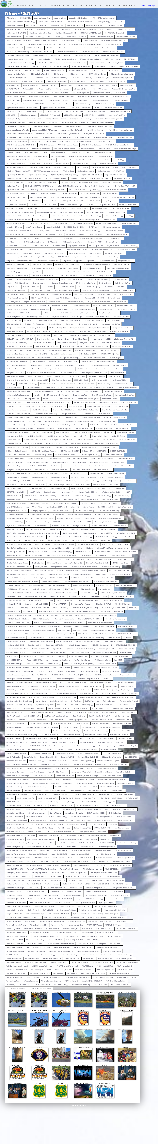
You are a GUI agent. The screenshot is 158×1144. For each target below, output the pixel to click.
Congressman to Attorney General (43, 268)
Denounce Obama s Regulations (38, 294)
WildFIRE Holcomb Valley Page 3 (17, 966)
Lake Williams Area (70, 499)
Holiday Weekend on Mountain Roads (87, 432)
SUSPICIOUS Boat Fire (42, 858)
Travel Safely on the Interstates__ (40, 902)
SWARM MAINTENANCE (85, 858)
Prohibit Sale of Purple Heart (124, 682)
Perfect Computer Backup (61, 667)
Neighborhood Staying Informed (58, 585)
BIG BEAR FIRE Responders (33, 178)
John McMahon (11, 484)
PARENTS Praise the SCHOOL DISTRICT (52, 656)
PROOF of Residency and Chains (69, 686)
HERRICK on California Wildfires (114, 417)
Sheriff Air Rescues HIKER (105, 783)
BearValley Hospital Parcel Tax (64, 167)
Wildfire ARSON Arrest (13, 962)
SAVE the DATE (121, 742)
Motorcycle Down (41, 567)
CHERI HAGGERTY (35, 234)
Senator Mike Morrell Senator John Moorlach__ (21, 764)
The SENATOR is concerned (121, 884)
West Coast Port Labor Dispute (69, 955)
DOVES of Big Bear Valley (14, 305)
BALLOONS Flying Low (106, 156)
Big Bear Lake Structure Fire (88, 182)
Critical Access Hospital (119, 279)
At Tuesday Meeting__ (103, 22)
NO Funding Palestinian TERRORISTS (88, 600)
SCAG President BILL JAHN (15, 749)
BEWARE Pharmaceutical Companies (46, 171)
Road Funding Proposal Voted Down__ (56, 716)
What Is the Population (13, 958)
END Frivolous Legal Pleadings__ (65, 331)
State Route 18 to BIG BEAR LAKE (38, 832)
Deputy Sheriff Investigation (83, 294)
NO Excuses (49, 600)
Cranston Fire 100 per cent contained (18, 279)
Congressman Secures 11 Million (17, 268)
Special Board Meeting (13, 809)
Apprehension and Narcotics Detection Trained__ (22, 108)
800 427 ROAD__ (59, 74)
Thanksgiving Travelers (39, 873)
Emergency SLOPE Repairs (14, 331)
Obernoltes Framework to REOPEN (17, 634)
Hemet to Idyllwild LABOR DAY (44, 417)
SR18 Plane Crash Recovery (124, 820)
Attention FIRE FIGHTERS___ (105, 141)
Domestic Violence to (55, 302)
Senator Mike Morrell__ (48, 764)
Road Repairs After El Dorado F (99, 716)
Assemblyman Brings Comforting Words (108, 119)
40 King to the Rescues (13, 70)
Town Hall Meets (34, 895)
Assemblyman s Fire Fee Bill (45, 134)
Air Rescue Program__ (63, 89)
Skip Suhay (10, 798)
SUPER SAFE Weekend (61, 850)
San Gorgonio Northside (67, 738)
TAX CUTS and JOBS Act (14, 865)
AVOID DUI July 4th (104, 149)
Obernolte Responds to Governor (43, 630)
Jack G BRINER (38, 481)
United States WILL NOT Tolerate (58, 914)
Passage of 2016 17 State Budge (37, 660)
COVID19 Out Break (87, 275)
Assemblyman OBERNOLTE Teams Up (44, 130)
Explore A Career (63, 339)
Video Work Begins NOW (14, 940)
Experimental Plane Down (45, 339)
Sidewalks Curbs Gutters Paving (16, 794)
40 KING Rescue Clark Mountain (104, 66)
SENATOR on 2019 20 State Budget (17, 776)
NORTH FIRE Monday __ (60, 608)
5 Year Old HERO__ (98, 70)
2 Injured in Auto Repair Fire (60, 55)
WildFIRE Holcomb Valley (79, 962)
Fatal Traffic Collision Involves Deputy (19, 346)
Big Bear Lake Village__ (13, 186)
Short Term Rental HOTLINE (97, 791)
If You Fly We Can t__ (55, 458)
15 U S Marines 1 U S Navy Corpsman (58, 48)
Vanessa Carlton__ (30, 921)
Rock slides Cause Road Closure (101, 720)
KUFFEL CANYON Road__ (48, 496)
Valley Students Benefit (117, 917)
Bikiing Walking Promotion (15, 193)
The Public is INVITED (34, 884)
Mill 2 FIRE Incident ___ (55, 37)
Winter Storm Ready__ (33, 977)
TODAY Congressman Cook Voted (96, 891)
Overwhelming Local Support (58, 652)
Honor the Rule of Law (99, 436)
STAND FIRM (112, 824)
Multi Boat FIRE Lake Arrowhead (58, 574)
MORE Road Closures (54, 563)
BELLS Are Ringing (119, 167)
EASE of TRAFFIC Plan (13, 320)
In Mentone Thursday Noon (96, 466)
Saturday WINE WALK (105, 742)
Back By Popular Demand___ (104, 152)
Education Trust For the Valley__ (70, 320)
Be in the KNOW (35, 163)
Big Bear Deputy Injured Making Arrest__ (64, 175)
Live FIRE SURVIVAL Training (85, 511)
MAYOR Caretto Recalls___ (70, 533)
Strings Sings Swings (90, 40)
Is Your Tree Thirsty (77, 477)
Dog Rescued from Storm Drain (34, 302)
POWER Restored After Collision (105, 675)
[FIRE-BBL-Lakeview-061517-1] (127, 1024)
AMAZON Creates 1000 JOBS (15, 96)
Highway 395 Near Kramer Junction (18, 425)
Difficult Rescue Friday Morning (17, 298)
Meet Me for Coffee (127, 537)
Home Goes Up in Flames (125, 432)
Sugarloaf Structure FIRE (66, 843)
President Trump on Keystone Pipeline (19, 682)
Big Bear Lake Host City (122, 178)
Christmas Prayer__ (112, 242)
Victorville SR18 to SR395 (104, 929)
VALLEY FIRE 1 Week (77, 917)
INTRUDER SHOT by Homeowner (17, 477)
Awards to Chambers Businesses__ (55, 152)
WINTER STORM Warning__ (53, 977)
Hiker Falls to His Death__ (61, 425)
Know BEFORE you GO (13, 496)
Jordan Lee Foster (99, 484)
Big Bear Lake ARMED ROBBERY (56, 178)
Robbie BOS (23, 720)
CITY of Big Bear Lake (96, 246)
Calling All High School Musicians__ (63, 219)
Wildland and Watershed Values (16, 970)
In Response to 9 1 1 (41, 470)
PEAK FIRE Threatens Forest (107, 664)
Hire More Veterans (80, 425)
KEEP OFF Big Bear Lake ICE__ (16, 492)
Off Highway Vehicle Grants (66, 634)
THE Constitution (40, 876)
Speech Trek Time (68, 809)
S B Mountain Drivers (89, 727)
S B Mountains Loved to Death (110, 727)
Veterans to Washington (70, 929)
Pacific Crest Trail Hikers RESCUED (104, 652)
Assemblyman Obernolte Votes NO (72, 130)
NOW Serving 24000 (13, 611)
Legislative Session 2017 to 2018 (56, 507)
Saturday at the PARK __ (106, 738)
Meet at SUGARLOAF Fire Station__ (80, 537)
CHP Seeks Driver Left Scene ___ (73, 242)
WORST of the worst (71, 981)
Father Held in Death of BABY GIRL (97, 346)
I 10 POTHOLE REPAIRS (117, 451)
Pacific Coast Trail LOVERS (80, 652)
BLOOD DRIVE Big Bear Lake (89, 193)
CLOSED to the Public (55, 249)
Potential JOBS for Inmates (82, 675)
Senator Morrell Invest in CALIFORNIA (18, 40)
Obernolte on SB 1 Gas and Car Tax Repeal (20, 626)
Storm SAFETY (114, 835)
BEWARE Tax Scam (68, 171)
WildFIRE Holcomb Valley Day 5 (102, 962)
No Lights (28, 604)
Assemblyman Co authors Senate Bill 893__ (20, 22)
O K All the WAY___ (29, 611)
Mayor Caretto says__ (90, 533)
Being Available (82, 167)
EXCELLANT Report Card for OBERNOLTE (19, 339)
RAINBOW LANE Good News (89, 693)
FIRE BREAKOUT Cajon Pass (110, 354)
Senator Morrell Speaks (36, 772)
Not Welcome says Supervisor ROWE (113, 608)
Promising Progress (48, 686)
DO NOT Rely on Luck (13, 302)
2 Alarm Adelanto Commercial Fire (66, 52)
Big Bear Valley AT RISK (35, 190)
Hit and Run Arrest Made (84, 428)
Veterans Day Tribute (13, 929)
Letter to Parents (88, 507)
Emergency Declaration (77, 328)
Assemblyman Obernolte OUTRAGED (100, 126)
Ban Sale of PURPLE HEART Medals (17, 160)
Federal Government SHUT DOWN (60, 350)
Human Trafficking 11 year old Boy (106, 443)
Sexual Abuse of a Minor (85, 783)
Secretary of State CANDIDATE (88, 757)
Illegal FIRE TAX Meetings (14, 462)
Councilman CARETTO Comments (118, 268)
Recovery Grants (40, 701)
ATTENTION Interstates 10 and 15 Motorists (21, 145)
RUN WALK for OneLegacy (100, 723)
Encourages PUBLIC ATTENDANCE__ (39, 331)
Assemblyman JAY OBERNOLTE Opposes (75, 122)
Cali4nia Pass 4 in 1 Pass (100, 208)
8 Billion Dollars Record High (40, 74)
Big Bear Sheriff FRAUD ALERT (125, 186)
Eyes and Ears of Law (80, 339)
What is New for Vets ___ (123, 955)
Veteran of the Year (57, 925)
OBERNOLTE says (63, 630)
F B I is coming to (96, 339)
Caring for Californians (14, 227)
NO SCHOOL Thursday (122, 604)
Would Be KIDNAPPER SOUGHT (92, 981)
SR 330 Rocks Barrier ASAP (124, 817)
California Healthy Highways (46, 212)
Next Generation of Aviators (78, 596)
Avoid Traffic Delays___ (32, 152)
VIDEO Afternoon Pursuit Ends (16, 932)
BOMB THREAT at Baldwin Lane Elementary (94, 197)
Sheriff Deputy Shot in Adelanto (65, 787)
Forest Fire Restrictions (86, 384)
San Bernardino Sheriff (13, 738)
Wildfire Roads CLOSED (124, 966)
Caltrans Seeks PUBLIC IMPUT (16, 223)
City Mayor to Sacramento (76, 246)
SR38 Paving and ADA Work (76, 824)
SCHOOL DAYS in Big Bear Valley (41, 753)
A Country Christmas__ (59, 78)
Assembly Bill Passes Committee (55, 119)
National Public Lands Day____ (51, 582)
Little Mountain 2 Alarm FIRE (62, 511)
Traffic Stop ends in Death (36, 899)
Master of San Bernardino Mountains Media (44, 533)
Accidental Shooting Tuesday (85, 85)
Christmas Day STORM (95, 242)
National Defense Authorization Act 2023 (99, 578)
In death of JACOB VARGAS (38, 466)
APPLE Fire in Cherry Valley (105, 104)
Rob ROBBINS (10, 720)
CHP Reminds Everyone (75, 25)
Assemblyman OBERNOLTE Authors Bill (51, 22)
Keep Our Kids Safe (50, 492)
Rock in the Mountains (57, 720)
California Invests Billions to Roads (17, 216)
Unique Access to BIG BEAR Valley (115, 910)
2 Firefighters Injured (40, 55)
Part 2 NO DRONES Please (99, 656)
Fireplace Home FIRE (117, 373)
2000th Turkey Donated (112, 59)
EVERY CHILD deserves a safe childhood (82, 335)
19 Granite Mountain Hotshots (105, 48)
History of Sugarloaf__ (65, 428)
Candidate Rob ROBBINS (129, 223)
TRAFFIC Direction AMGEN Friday (96, 895)
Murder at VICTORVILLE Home (120, 574)
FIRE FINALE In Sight (71, 361)
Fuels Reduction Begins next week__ (68, 391)
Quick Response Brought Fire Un (17, 693)
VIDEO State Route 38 (71, 936)
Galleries (37, 395)
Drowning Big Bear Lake (60, 309)
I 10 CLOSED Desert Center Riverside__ (44, 451)
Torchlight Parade (117, 891)
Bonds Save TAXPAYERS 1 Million (123, 197)
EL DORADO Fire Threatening (34, 324)
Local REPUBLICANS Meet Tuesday (106, 514)
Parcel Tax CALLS (12, 656)
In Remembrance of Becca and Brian (120, 466)
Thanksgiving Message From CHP (17, 873)
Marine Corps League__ (108, 529)
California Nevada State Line (60, 216)
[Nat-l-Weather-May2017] (83, 1079)
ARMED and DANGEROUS (14, 111)
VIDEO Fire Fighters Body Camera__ (18, 936)
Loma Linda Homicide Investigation (110, 518)
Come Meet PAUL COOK (77, 253)
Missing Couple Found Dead (37, 552)
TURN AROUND (48, 910)
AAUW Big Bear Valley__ (50, 85)
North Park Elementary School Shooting (85, 608)
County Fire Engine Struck (32, 272)
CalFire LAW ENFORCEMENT (79, 208)
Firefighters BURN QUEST (14, 373)
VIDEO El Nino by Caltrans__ (106, 932)
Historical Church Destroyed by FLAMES (19, 428)
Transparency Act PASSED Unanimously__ (89, 899)
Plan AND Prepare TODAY (66, 671)
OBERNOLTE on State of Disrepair (49, 626)
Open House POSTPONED (54, 645)
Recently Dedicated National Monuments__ (120, 697)
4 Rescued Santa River (39, 66)
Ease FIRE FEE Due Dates (121, 317)
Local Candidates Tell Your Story (108, 511)
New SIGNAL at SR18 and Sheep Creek (18, 593)
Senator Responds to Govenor (111, 776)
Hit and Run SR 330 (122, 428)
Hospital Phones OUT (13, 440)
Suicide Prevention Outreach (87, 843)
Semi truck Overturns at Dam (16, 761)
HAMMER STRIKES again (14, 406)
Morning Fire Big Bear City (73, 563)
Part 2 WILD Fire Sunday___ (121, 656)
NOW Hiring (133, 608)
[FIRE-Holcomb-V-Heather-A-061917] (105, 1043)
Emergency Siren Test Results (122, 328)
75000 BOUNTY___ (114, 70)
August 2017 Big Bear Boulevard (17, 149)
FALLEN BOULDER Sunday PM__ (16, 343)
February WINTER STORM (14, 350)
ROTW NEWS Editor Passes (62, 723)
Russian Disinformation (14, 727)
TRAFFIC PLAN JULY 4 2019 (15, 899)
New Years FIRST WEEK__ (88, 593)
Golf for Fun (47, 399)
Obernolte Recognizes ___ (126, 626)
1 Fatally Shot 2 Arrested (14, 48)
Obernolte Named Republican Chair (100, 623)
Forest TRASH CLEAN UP (54, 387)
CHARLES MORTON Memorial (113, 231)
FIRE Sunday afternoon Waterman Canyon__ (37, 369)
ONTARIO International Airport (114, 641)
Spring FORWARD (56, 813)
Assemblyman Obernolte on (75, 126)
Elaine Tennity (28, 29)
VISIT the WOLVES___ (93, 940)
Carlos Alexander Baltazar (34, 227)
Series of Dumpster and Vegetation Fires (46, 783)
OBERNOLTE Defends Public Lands (17, 619)
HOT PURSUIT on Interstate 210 (115, 33)
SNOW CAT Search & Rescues (70, 798)
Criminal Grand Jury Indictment (97, 279)
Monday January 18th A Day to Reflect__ (95, 555)
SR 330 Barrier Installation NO (81, 817)
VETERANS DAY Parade (94, 925)
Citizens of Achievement (40, 246)
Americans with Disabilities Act (64, 96)
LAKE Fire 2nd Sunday (121, 496)
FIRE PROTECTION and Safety (64, 365)
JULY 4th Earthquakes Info (36, 488)
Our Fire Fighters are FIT (107, 649)
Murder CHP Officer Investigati (16, 578)
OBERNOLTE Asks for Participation (111, 611)
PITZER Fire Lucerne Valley (45, 671)
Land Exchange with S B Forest (16, 503)
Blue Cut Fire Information (38, 197)
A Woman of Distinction (117, 81)
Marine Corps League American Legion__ (84, 529)
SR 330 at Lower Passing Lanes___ (56, 817)
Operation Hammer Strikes (40, 649)
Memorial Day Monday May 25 (64, 544)
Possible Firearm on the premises (17, 675)
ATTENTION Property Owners (68, 145)
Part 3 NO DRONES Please (14, 660)
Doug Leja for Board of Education (99, 302)
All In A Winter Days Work (80, 93)
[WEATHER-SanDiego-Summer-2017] (83, 1097)
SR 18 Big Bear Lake (115, 813)
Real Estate (92, 5)
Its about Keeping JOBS (115, 477)
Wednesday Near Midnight (36, 951)
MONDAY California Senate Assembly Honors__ (62, 555)
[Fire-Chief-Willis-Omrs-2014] (39, 1043)
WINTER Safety (72, 973)
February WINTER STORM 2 (36, 350)
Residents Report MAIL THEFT (123, 708)
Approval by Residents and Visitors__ (54, 108)
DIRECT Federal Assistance (40, 298)
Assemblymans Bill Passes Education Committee (22, 137)
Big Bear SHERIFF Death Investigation (69, 186)
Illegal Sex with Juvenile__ (60, 462)
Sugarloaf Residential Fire (45, 843)
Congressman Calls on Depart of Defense (19, 261)
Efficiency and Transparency (94, 320)
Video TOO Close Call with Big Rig (93, 936)
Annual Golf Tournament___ (101, 100)
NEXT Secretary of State (99, 596)
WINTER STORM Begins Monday (119, 973)
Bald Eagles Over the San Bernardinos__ (82, 156)
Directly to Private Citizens (61, 298)
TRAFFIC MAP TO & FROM (119, 895)
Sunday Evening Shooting (14, 847)
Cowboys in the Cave (104, 275)
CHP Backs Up (11, 238)
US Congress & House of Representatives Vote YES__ (23, 917)
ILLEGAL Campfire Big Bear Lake (76, 458)
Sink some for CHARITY (60, 794)
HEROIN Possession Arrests (91, 417)
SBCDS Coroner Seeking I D (127, 746)
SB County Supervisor (61, 746)
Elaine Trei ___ (70, 324)
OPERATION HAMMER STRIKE (125, 645)
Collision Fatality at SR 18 (31, 253)
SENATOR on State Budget (65, 776)
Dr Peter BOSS (31, 305)
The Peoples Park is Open (14, 884)
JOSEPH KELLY (113, 484)
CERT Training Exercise (42, 231)
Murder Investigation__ (38, 578)
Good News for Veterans (110, 399)
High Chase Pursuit (34, 421)
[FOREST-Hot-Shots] (61, 1079)
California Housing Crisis (117, 212)
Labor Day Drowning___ (82, 496)
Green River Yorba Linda (128, 402)
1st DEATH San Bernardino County (17, 52)
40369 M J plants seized (33, 70)
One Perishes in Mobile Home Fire (41, 641)
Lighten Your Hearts (124, 507)
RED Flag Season (76, 701)
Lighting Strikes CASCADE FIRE (16, 511)
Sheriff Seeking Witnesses (33, 791)
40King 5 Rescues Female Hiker (54, 70)
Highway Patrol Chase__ (41, 425)
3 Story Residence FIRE (97, 63)
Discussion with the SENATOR (94, 298)
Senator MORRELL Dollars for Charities (39, 768)
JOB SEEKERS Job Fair (109, 481)
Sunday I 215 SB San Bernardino (65, 847)
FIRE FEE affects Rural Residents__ (17, 361)
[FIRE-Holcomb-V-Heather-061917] (83, 1043)
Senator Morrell (65, 764)
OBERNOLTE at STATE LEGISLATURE (46, 615)
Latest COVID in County (14, 507)
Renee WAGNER (62, 705)
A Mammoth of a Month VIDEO (56, 81)
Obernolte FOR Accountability (64, 619)
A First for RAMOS (26, 81)
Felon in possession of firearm (85, 350)
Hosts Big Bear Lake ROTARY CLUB (61, 440)
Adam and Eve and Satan (42, 18)
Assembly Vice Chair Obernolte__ (80, 119)
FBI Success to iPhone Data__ (121, 346)
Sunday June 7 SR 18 (86, 847)
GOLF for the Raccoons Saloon (64, 399)
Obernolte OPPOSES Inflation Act (104, 626)
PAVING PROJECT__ (54, 664)
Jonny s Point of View (83, 484)
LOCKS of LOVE (90, 518)
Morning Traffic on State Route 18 (97, 563)
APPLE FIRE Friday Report (83, 104)
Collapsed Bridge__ (12, 253)
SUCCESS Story (105, 839)
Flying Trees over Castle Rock (60, 380)
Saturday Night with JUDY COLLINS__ (64, 742)
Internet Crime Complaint (115, 473)
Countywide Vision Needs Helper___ (43, 275)
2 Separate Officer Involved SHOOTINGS (19, 59)
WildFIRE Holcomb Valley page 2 (127, 962)
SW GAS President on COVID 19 (63, 858)
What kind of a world (32, 958)
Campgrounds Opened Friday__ (106, 223)
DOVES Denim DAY (120, 302)
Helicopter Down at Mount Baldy (46, 414)
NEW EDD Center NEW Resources (17, 589)
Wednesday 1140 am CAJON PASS (107, 947)
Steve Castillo (102, 832)
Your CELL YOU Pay (100, 985)
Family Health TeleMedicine (66, 343)
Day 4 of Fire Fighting (93, 287)
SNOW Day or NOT (132, 798)
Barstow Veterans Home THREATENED (71, 160)
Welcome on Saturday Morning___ (44, 955)
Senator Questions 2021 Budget (87, 776)
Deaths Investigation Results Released (66, 290)
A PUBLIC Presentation (77, 81)
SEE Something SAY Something (112, 757)
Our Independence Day (126, 649)
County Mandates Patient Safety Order (77, 272)
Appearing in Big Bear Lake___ (79, 18)
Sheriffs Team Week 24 (76, 791)
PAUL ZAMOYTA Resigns (14, 664)
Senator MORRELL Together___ (58, 772)
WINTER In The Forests (124, 970)
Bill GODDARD (32, 193)
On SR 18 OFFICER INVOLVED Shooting (91, 637)
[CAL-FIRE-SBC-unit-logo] (83, 1024)
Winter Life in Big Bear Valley (40, 973)
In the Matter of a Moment (81, 470)
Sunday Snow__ (45, 850)
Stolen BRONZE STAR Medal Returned (50, 835)
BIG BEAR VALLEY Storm (77, 190)
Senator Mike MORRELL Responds (108, 761)
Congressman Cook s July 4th (42, 264)
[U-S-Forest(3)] (61, 1097)
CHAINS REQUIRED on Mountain (64, 231)
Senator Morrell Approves (118, 764)
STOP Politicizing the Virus (97, 835)
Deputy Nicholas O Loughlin (61, 294)
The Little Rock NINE (113, 876)
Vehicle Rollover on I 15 (123, 921)
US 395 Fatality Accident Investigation (105, 914)
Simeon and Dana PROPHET (40, 794)
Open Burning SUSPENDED (15, 645)
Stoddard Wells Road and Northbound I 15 (20, 835)
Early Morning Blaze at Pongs (109, 313)
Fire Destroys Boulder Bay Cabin (94, 358)
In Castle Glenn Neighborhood (16, 466)
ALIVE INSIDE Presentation (59, 93)
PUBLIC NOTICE (35, 690)
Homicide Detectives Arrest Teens (58, 436)
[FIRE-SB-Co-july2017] (61, 1061)
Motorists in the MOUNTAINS (119, 570)
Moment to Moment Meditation (125, 552)
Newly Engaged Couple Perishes (35, 596)
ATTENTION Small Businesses (91, 145)
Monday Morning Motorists (121, 555)
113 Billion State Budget (35, 48)
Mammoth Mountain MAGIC (101, 526)
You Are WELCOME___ (61, 985)
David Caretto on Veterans (65, 287)
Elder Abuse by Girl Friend (88, 324)
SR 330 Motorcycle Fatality (103, 817)
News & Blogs (130, 5)
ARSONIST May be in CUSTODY (94, 115)
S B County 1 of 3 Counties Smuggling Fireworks (42, 727)
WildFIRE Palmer (87, 966)
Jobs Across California (127, 481)
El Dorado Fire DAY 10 (13, 324)
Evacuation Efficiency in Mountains (38, 335)
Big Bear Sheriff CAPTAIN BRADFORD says (39, 186)
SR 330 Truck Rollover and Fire (16, 820)
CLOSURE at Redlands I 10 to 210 (101, 249)
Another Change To (12, 104)
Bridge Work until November (16, 205)
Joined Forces (40, 484)
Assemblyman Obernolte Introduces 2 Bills (48, 126)
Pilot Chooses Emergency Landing (106, 667)
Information (20, 5)
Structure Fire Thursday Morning (71, 839)
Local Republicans (58, 514)
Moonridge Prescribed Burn (105, 559)
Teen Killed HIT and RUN (14, 869)
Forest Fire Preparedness (67, 384)
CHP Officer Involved (13, 242)
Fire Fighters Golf (54, 361)
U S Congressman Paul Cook (66, 910)
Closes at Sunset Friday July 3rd (76, 249)
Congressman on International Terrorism (96, 264)
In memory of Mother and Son (73, 466)
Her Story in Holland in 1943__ (68, 417)
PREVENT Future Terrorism (77, 682)
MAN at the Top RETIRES (14, 529)
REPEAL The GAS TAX (13, 708)
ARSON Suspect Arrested (28, 115)
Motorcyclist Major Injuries (44, 570)
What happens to (106, 955)
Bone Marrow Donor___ (14, 201)
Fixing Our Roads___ (115, 376)
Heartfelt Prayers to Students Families (115, 410)
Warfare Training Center (113, 44)
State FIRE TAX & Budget (46, 828)
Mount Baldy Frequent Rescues (16, 574)
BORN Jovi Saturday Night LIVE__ (74, 201)
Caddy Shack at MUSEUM (107, 205)
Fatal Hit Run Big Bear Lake (111, 343)
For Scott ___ (10, 384)
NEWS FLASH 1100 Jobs (57, 596)
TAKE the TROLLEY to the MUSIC (37, 861)
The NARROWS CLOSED (57, 880)
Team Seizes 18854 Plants (34, 865)
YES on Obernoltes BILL (42, 985)
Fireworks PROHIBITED (35, 376)
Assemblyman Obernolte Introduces (80, 22)
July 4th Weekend (77, 488)
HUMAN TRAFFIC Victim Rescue (81, 443)
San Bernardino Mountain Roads (96, 735)
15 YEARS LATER (25, 18)
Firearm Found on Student (113, 369)
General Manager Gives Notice (101, 395)
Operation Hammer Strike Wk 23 (17, 649)
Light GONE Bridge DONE (106, 507)
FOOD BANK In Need (81, 380)
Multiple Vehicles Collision (82, 574)
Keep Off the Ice (35, 492)
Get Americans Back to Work (124, 395)
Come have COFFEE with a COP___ (55, 253)
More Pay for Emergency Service (17, 563)
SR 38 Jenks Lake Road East (58, 820)
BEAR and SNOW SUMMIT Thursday (84, 163)
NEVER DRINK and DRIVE (104, 585)
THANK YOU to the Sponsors (92, 869)
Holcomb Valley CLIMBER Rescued (17, 432)
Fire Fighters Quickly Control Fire (85, 29)
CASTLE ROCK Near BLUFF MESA (74, 227)
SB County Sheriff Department (16, 746)
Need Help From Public (36, 585)
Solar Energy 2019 (109, 802)
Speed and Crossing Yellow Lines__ (124, 809)
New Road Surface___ (105, 589)
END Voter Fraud (85, 331)
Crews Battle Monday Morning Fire (46, 279)
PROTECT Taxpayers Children (16, 690)
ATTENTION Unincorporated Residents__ (118, 145)
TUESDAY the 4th (33, 910)
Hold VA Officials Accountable (42, 432)
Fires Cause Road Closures (15, 376)
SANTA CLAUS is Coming (87, 738)
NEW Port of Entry (71, 589)
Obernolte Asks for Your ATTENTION (18, 615)
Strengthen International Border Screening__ (42, 839)
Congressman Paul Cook (121, 264)
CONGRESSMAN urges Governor (68, 268)
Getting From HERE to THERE (16, 33)
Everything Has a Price (106, 335)
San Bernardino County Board (40, 731)
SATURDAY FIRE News (125, 738)
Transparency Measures (114, 899)
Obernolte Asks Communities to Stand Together (80, 611)
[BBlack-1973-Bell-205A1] (83, 1006)
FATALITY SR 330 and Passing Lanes (47, 346)
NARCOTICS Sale (76, 578)
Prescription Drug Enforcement (88, 679)
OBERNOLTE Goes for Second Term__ (18, 623)
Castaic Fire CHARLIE (53, 227)
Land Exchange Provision (110, 499)
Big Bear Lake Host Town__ (15, 182)
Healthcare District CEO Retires (63, 410)
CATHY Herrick (94, 227)
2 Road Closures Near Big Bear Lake (106, 55)
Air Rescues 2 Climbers (81, 89)
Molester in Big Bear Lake (102, 552)
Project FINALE (33, 686)
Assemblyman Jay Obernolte (15, 122)
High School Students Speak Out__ (41, 33)
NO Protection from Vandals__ (81, 604)
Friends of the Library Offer (44, 391)
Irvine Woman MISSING (14, 37)
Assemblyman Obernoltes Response (120, 130)
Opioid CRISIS (57, 649)
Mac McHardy (44, 522)
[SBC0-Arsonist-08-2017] (127, 1079)
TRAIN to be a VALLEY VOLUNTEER (60, 899)
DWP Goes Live (11, 313)
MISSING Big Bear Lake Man (15, 552)
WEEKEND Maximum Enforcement (88, 951)
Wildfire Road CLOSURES (105, 966)
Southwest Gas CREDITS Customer (61, 805)
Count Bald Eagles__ (13, 272)
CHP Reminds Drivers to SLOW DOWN (51, 25)
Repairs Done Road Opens (104, 705)
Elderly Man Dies (42, 29)
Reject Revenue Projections (44, 705)
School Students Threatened (64, 753)
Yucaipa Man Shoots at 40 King (41, 988)
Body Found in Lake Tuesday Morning (63, 197)
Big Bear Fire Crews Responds (115, 175)
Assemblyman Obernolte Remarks (17, 130)
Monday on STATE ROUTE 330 (37, 559)
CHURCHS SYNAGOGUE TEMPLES (17, 246)
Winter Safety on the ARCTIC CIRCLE (93, 973)
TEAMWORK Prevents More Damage (58, 865)
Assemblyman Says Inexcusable (68, 134)
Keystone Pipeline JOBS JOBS (88, 492)
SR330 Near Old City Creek (15, 824)
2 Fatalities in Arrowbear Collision (17, 55)
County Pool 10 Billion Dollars (104, 272)
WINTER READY (58, 973)
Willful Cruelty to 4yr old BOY (41, 970)
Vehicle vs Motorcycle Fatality (16, 925)
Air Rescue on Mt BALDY (44, 89)
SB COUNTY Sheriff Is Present (40, 746)
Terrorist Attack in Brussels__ (69, 869)
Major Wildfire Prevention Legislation (18, 526)
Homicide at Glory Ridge (35, 436)
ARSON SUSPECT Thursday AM (50, 115)
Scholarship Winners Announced (86, 749)
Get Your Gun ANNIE (13, 399)
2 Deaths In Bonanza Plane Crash (112, 52)
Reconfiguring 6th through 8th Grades (19, 701)
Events (66, 5)
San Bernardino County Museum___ (96, 731)
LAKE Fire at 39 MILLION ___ (35, 37)
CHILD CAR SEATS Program (53, 234)
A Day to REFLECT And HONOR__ (81, 78)
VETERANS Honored (52, 929)
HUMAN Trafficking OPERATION (17, 447)
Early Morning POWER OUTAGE (37, 317)
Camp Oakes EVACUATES (61, 223)
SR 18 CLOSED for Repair (14, 817)
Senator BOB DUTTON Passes (57, 761)
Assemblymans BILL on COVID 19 (93, 134)
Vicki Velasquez (87, 929)
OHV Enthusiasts (83, 634)
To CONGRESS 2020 (56, 891)
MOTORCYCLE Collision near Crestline (19, 567)
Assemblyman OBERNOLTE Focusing (18, 126)
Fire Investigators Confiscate (106, 361)
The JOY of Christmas (72, 876)
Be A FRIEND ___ (118, 160)
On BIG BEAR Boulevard (36, 637)
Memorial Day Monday (42, 544)
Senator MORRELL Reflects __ (84, 768)
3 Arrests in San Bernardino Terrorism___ (20, 63)
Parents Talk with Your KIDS (78, 656)
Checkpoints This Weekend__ (15, 234)
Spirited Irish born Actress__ (37, 813)
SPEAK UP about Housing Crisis (114, 805)
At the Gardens (35, 141)
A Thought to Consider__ (97, 81)
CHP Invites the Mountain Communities (90, 238)
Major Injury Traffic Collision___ (105, 522)
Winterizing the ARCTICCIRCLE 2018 (78, 977)
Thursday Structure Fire (14, 891)
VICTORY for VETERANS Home (126, 929)
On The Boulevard (114, 637)
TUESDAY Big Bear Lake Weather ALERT (107, 906)
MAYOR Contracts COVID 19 (126, 533)
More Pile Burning (37, 563)
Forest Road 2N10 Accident (123, 384)
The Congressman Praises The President (103, 873)
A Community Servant (41, 78)
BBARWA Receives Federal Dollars (99, 160)
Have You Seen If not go (58, 406)
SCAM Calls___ (49, 749)
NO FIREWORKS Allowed (64, 600)
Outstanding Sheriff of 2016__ (16, 652)
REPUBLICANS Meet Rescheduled (59, 708)
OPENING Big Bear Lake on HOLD (101, 645)
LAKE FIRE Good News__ (14, 499)
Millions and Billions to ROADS (59, 548)
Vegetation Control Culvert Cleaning (52, 921)
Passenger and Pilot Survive (61, 660)
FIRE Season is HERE (119, 365)
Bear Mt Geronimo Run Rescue (16, 167)
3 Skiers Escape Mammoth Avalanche (74, 63)
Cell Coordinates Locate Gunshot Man (18, 231)
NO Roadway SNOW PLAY (103, 604)
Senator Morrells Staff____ (124, 772)
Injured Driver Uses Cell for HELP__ (75, 473)
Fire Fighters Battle (39, 361)
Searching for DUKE (67, 757)
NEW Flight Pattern (55, 589)
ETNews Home (11, 18)
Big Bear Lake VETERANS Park (111, 182)
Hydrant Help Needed (89, 447)
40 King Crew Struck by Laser (81, 66)
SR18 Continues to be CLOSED (81, 820)
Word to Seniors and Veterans (51, 981)
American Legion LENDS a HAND (39, 96)
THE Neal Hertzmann (75, 880)
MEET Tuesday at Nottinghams (34, 540)
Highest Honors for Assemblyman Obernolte (78, 421)
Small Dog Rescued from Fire (48, 798)
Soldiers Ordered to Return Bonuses (18, 805)
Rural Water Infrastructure (122, 723)
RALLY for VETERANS (109, 693)
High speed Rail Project (52, 421)
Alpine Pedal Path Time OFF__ (102, 93)
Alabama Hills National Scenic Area (123, 89)
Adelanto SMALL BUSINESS (108, 85)
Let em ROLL (75, 507)
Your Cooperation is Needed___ (16, 988)
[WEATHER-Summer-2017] (105, 1097)
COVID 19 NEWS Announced (68, 275)
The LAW (62, 44)
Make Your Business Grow (60, 526)
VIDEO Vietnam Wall (114, 936)
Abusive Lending (66, 85)
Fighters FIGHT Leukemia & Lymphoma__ (64, 354)
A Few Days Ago (11, 81)
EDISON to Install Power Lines (46, 320)
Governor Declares (33, 402)
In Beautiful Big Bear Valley (99, 462)
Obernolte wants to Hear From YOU (102, 630)
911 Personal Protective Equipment (121, 74)
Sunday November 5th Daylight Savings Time (21, 850)
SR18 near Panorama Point (103, 820)
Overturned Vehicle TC (37, 652)
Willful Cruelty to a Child (63, 970)
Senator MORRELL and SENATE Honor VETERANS (90, 764)
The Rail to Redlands (52, 884)
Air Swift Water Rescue (100, 89)
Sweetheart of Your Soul (104, 858)
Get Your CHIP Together (125, 29)
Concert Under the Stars (93, 257)
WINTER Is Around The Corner (16, 973)
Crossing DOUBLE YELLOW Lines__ (17, 283)
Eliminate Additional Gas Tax (110, 324)
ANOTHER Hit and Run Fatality (45, 104)
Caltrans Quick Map (109, 219)
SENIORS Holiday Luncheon (85, 779)
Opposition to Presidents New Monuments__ (80, 649)
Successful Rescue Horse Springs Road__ (19, 843)
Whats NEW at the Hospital (52, 958)
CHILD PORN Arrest (95, 234)
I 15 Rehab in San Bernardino (113, 455)
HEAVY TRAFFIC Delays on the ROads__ (19, 414)
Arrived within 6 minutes (96, 111)
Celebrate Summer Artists (111, 227)
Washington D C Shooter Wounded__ (109, 944)
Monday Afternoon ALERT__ (34, 555)
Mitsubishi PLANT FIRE (83, 552)
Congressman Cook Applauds (72, 261)
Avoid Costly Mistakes (86, 149)
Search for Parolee (30, 757)
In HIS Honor (55, 466)
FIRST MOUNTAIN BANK (77, 376)
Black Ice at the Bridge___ (49, 193)
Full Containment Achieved (113, 391)
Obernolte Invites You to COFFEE (73, 623)
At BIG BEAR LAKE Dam (82, 137)
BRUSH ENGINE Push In (49, 205)
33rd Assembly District (115, 63)
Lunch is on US (31, 522)
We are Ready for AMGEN (62, 947)
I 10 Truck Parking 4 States (43, 455)
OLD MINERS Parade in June (127, 634)
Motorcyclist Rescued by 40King (67, 570)
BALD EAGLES (118, 22)
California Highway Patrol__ (95, 212)
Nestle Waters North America (83, 585)
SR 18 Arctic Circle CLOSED (96, 813)
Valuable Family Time (13, 921)
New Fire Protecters (38, 589)
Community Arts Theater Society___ (42, 257)
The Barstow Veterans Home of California (41, 44)
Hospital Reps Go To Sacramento (35, 440)
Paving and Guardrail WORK (35, 664)
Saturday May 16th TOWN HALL (16, 742)
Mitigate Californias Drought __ (61, 552)
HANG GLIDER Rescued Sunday (36, 406)
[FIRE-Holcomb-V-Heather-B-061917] (127, 1043)
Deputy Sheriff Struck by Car (106, 294)
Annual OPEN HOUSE (121, 100)
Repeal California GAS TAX (125, 705)
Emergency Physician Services (99, 328)
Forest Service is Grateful (33, 387)
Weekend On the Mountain (112, 951)
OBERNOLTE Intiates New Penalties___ (46, 623)
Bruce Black (33, 205)
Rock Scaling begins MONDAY (77, 720)
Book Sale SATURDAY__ (33, 201)
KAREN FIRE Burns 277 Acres (96, 488)
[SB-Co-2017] (105, 1079)
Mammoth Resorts (120, 526)
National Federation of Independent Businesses (22, 582)
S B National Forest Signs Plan (16, 731)
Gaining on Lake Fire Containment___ (18, 395)
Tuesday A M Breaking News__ (45, 906)
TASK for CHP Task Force (100, 861)
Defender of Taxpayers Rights (124, 290)
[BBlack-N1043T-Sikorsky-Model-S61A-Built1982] (105, 1008)
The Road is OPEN (84, 884)
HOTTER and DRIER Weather (106, 440)
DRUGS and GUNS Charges (126, 309)
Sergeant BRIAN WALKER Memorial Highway (112, 779)
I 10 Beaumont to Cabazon (108, 447)
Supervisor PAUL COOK (123, 850)
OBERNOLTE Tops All (80, 630)
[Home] (3, 4)
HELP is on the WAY (105, 414)
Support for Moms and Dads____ (81, 854)
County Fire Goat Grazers (53, 272)
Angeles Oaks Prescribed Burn (33, 100)
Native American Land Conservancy (105, 582)
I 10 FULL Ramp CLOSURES (70, 451)
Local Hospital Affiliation (14, 514)
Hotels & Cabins (53, 5)
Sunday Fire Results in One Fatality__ (39, 847)
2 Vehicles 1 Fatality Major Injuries (65, 59)
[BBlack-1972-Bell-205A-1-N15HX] (61, 1006)
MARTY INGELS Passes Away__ (16, 533)
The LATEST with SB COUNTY (92, 876)
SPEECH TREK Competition (49, 809)
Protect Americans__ (127, 686)
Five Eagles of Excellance (97, 376)
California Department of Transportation (19, 212)
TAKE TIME (55, 861)
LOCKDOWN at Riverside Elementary (69, 518)
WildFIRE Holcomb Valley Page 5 (67, 966)
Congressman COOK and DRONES (48, 261)
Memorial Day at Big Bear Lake (100, 540)
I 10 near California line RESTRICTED (94, 451)
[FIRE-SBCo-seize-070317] (105, 1061)
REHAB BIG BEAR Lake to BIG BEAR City (19, 705)
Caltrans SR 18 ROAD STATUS (39, 223)
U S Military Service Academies (89, 910)
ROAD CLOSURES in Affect (32, 716)
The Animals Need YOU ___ (15, 44)
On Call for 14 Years (54, 637)
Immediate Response (79, 462)
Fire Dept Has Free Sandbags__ (70, 358)
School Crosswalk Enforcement (16, 753)
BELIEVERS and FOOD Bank (100, 167)
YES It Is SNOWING (25, 985)
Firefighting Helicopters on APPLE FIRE (94, 373)
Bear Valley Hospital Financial (40, 167)
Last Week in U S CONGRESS (110, 503)
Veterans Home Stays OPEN (33, 929)
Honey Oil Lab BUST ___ (81, 436)
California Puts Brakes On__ (114, 216)
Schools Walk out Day (13, 757)
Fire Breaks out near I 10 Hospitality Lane (20, 358)
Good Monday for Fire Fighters (88, 399)
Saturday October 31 (87, 742)
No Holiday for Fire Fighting (113, 600)
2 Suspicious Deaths (43, 59)
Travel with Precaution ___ (63, 902)
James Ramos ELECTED (54, 481)
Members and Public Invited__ (58, 540)
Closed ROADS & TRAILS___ (35, 249)
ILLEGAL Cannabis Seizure (125, 458)
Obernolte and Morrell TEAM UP (50, 611)
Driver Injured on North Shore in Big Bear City (55, 305)
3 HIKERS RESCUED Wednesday (47, 63)
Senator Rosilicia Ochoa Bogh (42, 779)
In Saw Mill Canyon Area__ (60, 470)
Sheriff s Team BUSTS (13, 791)
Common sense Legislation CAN (16, 257)
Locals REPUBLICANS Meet (44, 518)
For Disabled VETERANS (120, 380)
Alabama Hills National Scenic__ (16, 93)
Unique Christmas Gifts (14, 914)
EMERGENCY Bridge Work (57, 328)
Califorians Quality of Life (120, 208)
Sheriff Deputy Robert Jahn (15, 787)
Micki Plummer (123, 544)
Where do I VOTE (88, 958)
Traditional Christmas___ (52, 895)
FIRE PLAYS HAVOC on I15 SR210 (40, 365)
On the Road (127, 637)
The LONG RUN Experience (15, 880)
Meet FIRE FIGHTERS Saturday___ (106, 537)
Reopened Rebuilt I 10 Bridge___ (82, 705)
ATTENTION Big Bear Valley (83, 141)
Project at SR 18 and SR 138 (15, 686)
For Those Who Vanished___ (27, 384)
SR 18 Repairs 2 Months (34, 817)
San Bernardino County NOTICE (121, 731)
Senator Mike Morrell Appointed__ (82, 761)
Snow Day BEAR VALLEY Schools (111, 798)
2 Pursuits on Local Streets (82, 55)
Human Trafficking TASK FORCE (42, 447)
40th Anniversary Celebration (78, 70)
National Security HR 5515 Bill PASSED (78, 582)
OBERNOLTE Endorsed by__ (42, 619)
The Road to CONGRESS (101, 884)
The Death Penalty (56, 876)
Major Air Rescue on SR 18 (82, 522)
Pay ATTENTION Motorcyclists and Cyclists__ (79, 664)
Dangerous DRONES (12, 287)
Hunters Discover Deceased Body (67, 447)
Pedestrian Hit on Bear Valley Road (17, 667)
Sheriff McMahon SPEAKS (88, 787)
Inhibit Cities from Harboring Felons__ (46, 473)
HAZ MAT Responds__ (76, 406)
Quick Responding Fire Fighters (122, 690)
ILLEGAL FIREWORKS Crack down (37, 462)
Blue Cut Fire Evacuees (109, 193)
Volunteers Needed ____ (112, 940)
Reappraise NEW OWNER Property (90, 697)
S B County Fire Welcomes (69, 727)
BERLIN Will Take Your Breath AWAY (18, 171)
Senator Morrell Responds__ (15, 772)
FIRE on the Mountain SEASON (16, 365)
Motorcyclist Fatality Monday (110, 567)
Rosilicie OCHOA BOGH (123, 720)
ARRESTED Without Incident (75, 111)
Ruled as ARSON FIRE (82, 723)
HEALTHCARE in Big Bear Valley (88, 410)
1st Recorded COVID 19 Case (42, 52)
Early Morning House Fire (14, 317)
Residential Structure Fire (100, 708)
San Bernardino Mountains (119, 735)
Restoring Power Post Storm (15, 712)
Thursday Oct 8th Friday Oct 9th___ (122, 888)
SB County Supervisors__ (107, 746)
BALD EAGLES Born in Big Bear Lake (18, 156)
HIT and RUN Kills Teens (104, 428)
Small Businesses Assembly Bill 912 (46, 40)
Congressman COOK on (125, 261)
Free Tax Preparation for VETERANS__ (102, 387)
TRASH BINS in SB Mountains (16, 902)
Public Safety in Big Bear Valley (80, 690)
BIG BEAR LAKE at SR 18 (78, 178)
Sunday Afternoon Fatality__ (126, 843)
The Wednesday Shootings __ (15, 888)
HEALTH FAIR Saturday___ (41, 410)
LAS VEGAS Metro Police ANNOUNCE (66, 503)
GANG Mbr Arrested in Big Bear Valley (56, 395)
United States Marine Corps (35, 914)
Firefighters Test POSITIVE (68, 373)
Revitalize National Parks (110, 712)
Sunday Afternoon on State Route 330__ (114, 40)
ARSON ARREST (11, 115)
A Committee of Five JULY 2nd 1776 (18, 78)
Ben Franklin (133, 167)
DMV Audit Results (114, 298)
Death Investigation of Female (40, 290)
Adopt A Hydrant (60, 18)
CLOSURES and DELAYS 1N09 (125, 249)
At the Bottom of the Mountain (16, 141)
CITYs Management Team (14, 249)
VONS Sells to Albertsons (14, 944)
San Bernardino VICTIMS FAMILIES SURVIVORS (40, 738)
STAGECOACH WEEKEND (97, 824)
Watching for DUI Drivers (41, 947)
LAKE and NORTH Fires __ (102, 496)
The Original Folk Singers (115, 880)
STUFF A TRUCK (91, 839)
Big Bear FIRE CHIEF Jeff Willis (92, 175)
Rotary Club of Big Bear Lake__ (16, 723)
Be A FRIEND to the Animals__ (16, 163)
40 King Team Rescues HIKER (128, 66)
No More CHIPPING (41, 604)
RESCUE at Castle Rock (81, 708)
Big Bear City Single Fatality (38, 175)
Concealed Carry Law (13, 29)
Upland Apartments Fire (81, 914)
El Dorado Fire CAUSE (114, 320)
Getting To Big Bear (110, 5)
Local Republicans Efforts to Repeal (79, 514)
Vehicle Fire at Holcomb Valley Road (100, 921)
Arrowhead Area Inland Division (119, 111)
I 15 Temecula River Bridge (15, 458)
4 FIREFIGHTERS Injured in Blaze (17, 66)
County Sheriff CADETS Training (17, 275)
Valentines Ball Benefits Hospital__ (55, 917)
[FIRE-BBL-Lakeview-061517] (17, 1043)
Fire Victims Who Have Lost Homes (89, 369)
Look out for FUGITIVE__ (14, 522)
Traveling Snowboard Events (85, 902)
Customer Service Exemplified (62, 283)
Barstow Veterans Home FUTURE (44, 160)
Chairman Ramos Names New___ (89, 231)
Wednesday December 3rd (15, 951)
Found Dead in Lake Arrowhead (76, 387)
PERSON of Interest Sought (82, 667)
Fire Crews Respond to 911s (47, 358)
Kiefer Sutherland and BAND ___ (111, 492)
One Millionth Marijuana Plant (16, 641)
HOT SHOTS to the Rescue (84, 440)
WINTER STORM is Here (14, 977)
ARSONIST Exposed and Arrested (104, 18)
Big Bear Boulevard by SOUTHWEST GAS (110, 171)
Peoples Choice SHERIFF (41, 667)
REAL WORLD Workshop (68, 697)
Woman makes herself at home (103, 977)
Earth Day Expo (77, 317)
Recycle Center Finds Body (58, 701)
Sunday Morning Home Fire (106, 847)
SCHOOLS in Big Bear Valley (112, 753)
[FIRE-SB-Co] (39, 1061)
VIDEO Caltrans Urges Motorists (65, 932)
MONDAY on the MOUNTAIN (60, 559)
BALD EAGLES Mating (41, 156)
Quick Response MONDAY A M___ (42, 693)
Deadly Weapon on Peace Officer (114, 287)
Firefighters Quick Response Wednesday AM (41, 373)
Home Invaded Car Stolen (14, 436)
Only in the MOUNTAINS (64, 641)
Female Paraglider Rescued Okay (17, 354)
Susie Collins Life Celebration (105, 854)
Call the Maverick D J (41, 219)
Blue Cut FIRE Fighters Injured (16, 197)
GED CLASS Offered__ (107, 29)
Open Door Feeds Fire (35, 645)
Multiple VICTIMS (100, 574)
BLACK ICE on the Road (69, 193)
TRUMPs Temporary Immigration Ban (18, 906)
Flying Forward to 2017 (40, 380)
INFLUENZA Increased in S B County (18, 473)
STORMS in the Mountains (14, 839)
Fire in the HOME (87, 361)
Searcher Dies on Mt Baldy (48, 757)
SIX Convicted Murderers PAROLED (83, 794)
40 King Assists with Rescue (59, 66)
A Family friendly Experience (122, 78)
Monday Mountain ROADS (14, 559)
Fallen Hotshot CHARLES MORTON (42, 343)
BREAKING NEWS (94, 201)
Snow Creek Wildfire (90, 798)
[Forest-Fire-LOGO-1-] (17, 1079)
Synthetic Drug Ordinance (124, 858)
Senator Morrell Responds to (106, 768)
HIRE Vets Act (94, 425)
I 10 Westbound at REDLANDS (65, 455)
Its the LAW (26, 481)
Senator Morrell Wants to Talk (81, 772)
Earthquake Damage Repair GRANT (97, 317)
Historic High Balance (128, 425)
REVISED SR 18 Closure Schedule (87, 712)
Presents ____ (107, 679)
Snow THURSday (52, 802)
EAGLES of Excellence (50, 313)
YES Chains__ (10, 985)
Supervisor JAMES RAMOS (103, 850)
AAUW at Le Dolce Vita (30, 85)
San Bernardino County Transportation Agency (21, 735)
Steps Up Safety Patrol (86, 832)
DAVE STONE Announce (31, 287)
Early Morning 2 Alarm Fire (87, 313)
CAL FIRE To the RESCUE (35, 208)
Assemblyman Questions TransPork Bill (19, 134)
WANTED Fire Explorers (34, 944)
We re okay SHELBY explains (83, 947)
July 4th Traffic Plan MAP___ (58, 488)
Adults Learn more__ (127, 85)
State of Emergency (64, 828)
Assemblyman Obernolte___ (96, 130)
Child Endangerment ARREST (75, 234)
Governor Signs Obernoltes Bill (84, 402)
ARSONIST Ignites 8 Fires (72, 115)
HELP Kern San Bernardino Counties (18, 417)
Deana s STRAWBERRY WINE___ (16, 290)
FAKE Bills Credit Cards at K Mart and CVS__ (120, 339)
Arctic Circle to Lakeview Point (81, 108)
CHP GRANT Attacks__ (50, 238)
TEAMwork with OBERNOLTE (83, 865)
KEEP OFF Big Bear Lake (117, 488)
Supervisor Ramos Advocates (15, 854)
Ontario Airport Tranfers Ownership (88, 641)
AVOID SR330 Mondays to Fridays (125, 149)
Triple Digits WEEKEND (106, 902)
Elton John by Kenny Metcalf (15, 328)
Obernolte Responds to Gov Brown (17, 630)
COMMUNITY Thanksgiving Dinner (69, 257)
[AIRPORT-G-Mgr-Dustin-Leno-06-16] (17, 1006)
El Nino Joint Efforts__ (55, 324)
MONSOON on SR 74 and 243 (82, 559)
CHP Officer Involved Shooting (34, 242)
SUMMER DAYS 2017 (107, 843)
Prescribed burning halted (65, 679)
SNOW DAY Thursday (13, 802)
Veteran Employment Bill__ (38, 925)
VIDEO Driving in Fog (86, 932)
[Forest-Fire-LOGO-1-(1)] (39, 1079)
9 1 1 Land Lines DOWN (76, 74)
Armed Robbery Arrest (34, 111)
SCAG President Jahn (34, 749)
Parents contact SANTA (28, 656)
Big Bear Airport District (85, 171)
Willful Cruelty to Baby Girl (84, 970)
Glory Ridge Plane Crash (32, 399)
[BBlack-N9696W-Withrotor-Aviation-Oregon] (17, 1026)
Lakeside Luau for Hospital (89, 499)
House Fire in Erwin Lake (127, 440)
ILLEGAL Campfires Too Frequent (102, 458)
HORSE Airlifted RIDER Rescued (90, 33)
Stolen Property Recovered (75, 835)
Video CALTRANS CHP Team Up (40, 932)
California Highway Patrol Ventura (71, 212)
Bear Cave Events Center (108, 163)
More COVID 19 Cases (125, 559)
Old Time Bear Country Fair (15, 637)
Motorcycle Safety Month (59, 567)
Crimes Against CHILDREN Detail (72, 279)
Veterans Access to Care (75, 925)
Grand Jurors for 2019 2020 (108, 402)
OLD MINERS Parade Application (103, 634)
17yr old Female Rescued (83, 48)
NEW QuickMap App (88, 589)
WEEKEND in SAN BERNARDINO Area (61, 951)
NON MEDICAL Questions (40, 608)
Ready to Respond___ (49, 697)
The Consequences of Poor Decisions (18, 876)
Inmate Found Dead (96, 473)
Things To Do (35, 5)
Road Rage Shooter (79, 716)
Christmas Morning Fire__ (94, 25)
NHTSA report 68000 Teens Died (121, 596)
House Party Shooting (13, 443)
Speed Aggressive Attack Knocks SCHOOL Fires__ (93, 809)
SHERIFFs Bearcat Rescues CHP (55, 791)
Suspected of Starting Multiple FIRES (18, 858)
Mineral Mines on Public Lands (83, 548)
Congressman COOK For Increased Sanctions (100, 261)
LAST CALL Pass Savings (89, 503)
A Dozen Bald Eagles (102, 78)
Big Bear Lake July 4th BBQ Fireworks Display (43, 182)
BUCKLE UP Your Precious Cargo (71, 205)
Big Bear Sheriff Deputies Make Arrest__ (98, 186)
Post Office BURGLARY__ (40, 675)
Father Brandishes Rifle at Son (72, 346)
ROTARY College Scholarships (40, 723)
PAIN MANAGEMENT (126, 652)
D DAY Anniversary (105, 283)
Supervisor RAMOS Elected (38, 854)
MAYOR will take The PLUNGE (35, 537)
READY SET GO (34, 697)
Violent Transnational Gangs (35, 940)
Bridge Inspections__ (110, 201)
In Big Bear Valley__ (118, 462)
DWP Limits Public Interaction (30, 313)
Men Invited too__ (108, 544)
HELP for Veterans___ (88, 414)
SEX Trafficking (68, 783)
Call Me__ (129, 216)
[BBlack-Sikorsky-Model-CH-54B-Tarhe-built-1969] (39, 1026)
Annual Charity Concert (80, 100)
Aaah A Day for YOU (12, 85)
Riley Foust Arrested (13, 716)
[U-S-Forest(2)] (39, 1097)
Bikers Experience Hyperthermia (115, 190)
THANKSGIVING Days (112, 869)
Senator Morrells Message (103, 772)
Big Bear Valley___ (95, 190)
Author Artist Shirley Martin (41, 149)
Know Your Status (30, 496)
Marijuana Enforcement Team (36, 529)
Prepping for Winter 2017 (44, 679)
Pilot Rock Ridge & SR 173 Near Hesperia (19, 671)
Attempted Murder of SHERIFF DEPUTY (57, 141)
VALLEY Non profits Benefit (97, 917)
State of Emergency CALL (82, 828)
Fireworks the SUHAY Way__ (56, 376)
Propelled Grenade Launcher (92, 686)
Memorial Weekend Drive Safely (88, 544)
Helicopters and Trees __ (69, 414)
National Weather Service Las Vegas (101, 37)
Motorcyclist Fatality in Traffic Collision (84, 567)
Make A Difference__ (41, 526)
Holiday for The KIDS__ (63, 432)
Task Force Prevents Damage (121, 861)
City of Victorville (113, 246)
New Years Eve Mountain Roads (66, 593)
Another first (27, 104)
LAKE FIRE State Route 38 (34, 499)
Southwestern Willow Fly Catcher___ (88, 805)
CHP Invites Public (67, 238)
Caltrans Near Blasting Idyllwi (89, 219)
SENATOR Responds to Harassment (17, 779)
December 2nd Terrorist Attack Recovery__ (96, 290)
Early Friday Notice (67, 313)
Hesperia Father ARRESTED (15, 421)
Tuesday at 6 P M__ (84, 906)
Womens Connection (31, 981)
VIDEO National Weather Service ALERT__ (47, 936)
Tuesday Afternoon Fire (66, 906)
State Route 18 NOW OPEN (15, 832)
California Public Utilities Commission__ (87, 216)
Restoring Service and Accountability (41, 712)
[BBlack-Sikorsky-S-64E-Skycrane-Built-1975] (61, 1026)
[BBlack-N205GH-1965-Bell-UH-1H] (127, 1006)
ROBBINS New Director (38, 720)
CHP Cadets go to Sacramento (29, 238)
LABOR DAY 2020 (65, 496)
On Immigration (70, 637)
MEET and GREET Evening (56, 537)
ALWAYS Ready (120, 93)
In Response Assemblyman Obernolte (18, 470)
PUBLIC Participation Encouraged (55, 690)
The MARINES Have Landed (37, 880)
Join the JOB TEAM (26, 484)
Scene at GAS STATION (65, 749)
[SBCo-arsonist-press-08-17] (17, 1097)
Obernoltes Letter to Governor (43, 634)
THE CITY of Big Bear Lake (77, 873)
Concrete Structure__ (111, 257)
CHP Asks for (30, 25)
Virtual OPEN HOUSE (55, 940)
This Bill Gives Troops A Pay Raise (54, 888)
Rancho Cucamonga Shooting (15, 697)
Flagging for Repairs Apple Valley (17, 380)
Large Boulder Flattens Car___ (40, 503)
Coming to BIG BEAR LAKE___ (114, 253)
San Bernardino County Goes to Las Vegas (66, 731)
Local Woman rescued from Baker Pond (19, 518)
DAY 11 (80, 287)
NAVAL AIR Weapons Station (15, 585)
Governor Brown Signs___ (14, 402)
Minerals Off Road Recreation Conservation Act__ (113, 548)
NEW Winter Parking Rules (43, 593)
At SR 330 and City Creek (124, 137)
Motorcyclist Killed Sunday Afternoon (18, 570)
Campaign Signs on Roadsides (83, 223)
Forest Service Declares (14, 387)
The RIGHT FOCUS (68, 884)
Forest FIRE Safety (104, 384)
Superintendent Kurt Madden (81, 850)
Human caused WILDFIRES (33, 443)
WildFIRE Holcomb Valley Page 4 (42, 966)
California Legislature (40, 216)
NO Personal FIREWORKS (59, 604)
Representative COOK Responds (34, 708)
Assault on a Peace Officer (117, 115)
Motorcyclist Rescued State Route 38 (94, 570)
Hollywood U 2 (109, 432)
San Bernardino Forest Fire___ (50, 735)
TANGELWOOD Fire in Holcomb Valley (75, 861)
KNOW (128, 492)
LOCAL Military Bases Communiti (38, 514)
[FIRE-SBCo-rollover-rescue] (83, 1061)
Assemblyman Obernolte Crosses (102, 122)
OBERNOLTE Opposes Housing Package (76, 626)
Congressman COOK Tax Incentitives (67, 264)
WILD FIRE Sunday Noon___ (125, 958)
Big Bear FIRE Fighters (13, 178)
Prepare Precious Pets (127, 675)
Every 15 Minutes (59, 335)
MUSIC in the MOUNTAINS (59, 578)
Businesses (78, 5)
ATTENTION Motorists (46, 145)
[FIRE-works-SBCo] (127, 1061)
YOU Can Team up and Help (81, 985)
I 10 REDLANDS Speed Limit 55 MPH (18, 455)
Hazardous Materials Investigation (98, 406)
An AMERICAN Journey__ (121, 96)
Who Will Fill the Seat (105, 958)
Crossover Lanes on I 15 (40, 283)
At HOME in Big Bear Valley (103, 137)
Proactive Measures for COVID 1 (100, 682)
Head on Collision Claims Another (17, 410)
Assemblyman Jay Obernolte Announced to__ (43, 122)
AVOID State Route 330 (13, 152)
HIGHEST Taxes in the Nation (106, 421)
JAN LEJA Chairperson (73, 481)
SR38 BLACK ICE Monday (55, 824)
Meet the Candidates (13, 540)
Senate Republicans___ (36, 761)
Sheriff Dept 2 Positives (125, 783)
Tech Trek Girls (101, 865)
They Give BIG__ (34, 888)
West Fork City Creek (90, 955)
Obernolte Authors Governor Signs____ (74, 615)
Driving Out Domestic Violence (103, 305)
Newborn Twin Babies (13, 596)
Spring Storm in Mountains (74, 813)
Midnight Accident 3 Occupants (16, 548)
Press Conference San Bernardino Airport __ (50, 682)
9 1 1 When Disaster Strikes (97, 74)
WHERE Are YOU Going (72, 958)
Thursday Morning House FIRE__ (96, 888)
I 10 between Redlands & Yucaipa (17, 451)
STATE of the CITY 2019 (102, 828)
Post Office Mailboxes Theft (61, 675)
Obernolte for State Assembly (115, 619)
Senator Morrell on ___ (63, 768)
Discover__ (77, 298)
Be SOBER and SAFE (62, 163)
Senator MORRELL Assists (14, 768)
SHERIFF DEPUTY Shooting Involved (40, 787)
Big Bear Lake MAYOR (68, 182)
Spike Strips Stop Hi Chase (15, 813)
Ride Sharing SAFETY (129, 712)
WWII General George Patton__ (116, 981)
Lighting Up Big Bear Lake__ (39, 511)
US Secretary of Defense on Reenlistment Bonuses (85, 44)
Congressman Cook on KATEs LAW (17, 264)
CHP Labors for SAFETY (114, 238)
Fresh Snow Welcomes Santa (128, 387)
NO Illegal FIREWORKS (13, 604)
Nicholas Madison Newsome (15, 600)
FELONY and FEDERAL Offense (109, 350)
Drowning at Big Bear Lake (40, 309)
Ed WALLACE (28, 320)
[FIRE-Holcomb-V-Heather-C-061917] (17, 1061)
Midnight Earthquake (38, 548)
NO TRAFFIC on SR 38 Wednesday (17, 608)
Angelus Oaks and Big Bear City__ (58, 100)
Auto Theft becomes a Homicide (64, 149)
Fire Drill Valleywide (115, 358)
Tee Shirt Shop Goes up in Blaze (120, 865)
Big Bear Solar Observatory (15, 190)
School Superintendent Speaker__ (89, 753)
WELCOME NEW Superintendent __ (17, 955)
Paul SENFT (118, 660)
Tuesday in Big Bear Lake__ (15, 910)
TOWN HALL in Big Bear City (15, 895)
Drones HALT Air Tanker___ (126, 305)
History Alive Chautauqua (45, 428)
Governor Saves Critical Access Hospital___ (57, 402)
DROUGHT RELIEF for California (16, 309)
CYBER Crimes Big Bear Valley (85, 283)
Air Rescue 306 (28, 89)
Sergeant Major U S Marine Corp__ (17, 783)
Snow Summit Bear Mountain (33, 802)
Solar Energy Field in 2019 (71, 40)
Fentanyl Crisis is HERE (39, 354)
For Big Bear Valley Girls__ (100, 380)
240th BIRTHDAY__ (130, 59)
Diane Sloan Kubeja (126, 294)
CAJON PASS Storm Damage (128, 205)
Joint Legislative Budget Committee (60, 484)
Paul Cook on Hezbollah (103, 660)
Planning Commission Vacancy (89, 671)
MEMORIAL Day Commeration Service (18, 544)
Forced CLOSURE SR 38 (47, 384)
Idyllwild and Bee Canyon (36, 458)
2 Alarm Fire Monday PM (90, 52)
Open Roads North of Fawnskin (77, 645)
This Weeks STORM (75, 888)
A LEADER (39, 81)
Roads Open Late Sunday (122, 716)
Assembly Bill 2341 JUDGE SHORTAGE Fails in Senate (23, 119)
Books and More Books (51, 201)
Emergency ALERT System (37, 328)
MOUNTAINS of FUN (37, 574)
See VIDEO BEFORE (131, 757)
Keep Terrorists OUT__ (67, 492)
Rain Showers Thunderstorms (66, 693)
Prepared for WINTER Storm (125, 37)
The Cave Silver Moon (58, 873)
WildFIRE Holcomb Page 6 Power (36, 962)
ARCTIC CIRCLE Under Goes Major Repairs (108, 108)
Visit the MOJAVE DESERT (74, 940)
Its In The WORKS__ (12, 481)
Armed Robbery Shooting (54, 111)
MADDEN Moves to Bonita (61, 522)
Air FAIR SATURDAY (12, 89)
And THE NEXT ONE (13, 100)
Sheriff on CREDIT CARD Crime (110, 787)
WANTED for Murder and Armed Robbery (60, 944)
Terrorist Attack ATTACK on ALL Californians (41, 869)
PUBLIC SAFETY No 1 (101, 690)
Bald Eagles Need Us (58, 156)
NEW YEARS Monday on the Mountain (112, 593)
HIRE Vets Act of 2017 (110, 425)
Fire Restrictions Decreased (100, 365)
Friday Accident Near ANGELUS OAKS (18, 391)
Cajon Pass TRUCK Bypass (14, 208)
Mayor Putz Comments (13, 537)
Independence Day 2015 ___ (103, 470)
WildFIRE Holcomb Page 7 (59, 962)
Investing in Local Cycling (59, 477)
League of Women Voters (34, 507)
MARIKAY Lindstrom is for (58, 529)
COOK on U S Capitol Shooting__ (93, 268)
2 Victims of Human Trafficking (90, 59)
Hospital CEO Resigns (118, 436)
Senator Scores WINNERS (64, 779)
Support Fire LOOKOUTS (59, 854)
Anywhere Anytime (65, 104)
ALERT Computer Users (39, 93)
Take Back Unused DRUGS (14, 861)
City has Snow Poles (58, 246)
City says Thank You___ (130, 246)
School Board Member (108, 749)
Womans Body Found (13, 981)
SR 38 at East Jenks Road (38, 820)
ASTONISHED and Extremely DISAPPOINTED (56, 137)
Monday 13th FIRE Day (13, 555)
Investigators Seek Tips (39, 477)
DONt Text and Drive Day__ (75, 302)
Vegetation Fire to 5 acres (76, 921)
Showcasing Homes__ (117, 791)
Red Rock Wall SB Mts (92, 701)
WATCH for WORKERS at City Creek (17, 947)
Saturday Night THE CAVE (39, 742)
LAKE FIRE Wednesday (53, 499)
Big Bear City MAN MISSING (15, 175)
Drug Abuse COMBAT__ (106, 309)
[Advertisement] (150, 42)
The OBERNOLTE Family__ (94, 880)
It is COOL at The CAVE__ (96, 477)
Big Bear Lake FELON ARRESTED (100, 178)
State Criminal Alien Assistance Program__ (20, 828)
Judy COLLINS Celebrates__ (15, 488)
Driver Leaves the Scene (82, 305)
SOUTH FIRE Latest (40, 805)
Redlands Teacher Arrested (129, 701)
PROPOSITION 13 (111, 686)
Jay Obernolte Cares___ (91, 481)
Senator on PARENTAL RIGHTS (43, 776)
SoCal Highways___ (68, 802)
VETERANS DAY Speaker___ (114, 925)
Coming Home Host (95, 253)
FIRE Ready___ (82, 365)
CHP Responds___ (53, 242)
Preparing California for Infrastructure (19, 679)
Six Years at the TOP (105, 794)
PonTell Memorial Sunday (110, 671)
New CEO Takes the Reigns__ (125, 585)
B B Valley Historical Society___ (81, 152)
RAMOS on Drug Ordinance (128, 693)
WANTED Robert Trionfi (85, 944)
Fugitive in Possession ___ (92, 391)
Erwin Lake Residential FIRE (61, 29)
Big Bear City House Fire (14, 25)
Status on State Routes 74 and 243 (64, 832)
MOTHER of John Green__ (120, 563)
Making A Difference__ (80, 526)
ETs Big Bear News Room (14, 335)
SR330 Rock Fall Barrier (35, 824)
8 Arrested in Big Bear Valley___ (16, 74)
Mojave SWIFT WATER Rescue (76, 37)
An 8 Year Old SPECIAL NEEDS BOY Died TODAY (93, 96)
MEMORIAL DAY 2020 (79, 540)
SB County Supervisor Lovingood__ (83, 746)
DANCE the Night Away (123, 283)
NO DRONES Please (35, 600)
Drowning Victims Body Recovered (83, 309)
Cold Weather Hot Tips (114, 25)
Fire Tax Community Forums (64, 369)
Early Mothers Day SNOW (60, 317)
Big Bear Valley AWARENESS (56, 190)
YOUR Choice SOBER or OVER (120, 985)
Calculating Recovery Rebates (56, 208)
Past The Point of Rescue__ (82, 660)
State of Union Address (121, 828)
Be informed (48, 163)
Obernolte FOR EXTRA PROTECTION (90, 619)
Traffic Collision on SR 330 (72, 895)
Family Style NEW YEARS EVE (89, 343)
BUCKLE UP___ (90, 205)
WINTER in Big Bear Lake (105, 970)
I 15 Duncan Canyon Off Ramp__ (89, 455)
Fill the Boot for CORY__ (89, 354)
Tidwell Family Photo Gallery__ (36, 891)
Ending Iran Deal (100, 331)
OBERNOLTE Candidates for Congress (103, 615)
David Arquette (48, 287)
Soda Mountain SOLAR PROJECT (88, 802)
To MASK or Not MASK (74, 891)
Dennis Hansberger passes (15, 294)
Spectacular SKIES (31, 809)
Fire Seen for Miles (12, 369)
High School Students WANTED (66, 33)
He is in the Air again (121, 406)
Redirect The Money (109, 701)
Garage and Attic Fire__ (80, 395)
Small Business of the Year (26, 798)
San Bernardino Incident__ (72, 735)
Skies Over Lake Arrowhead (124, 794)
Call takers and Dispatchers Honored (18, 219)
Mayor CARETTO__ (107, 533)
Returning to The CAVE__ (65, 712)
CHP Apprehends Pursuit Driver (116, 234)
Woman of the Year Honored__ (127, 977)
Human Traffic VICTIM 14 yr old (56, 443)
